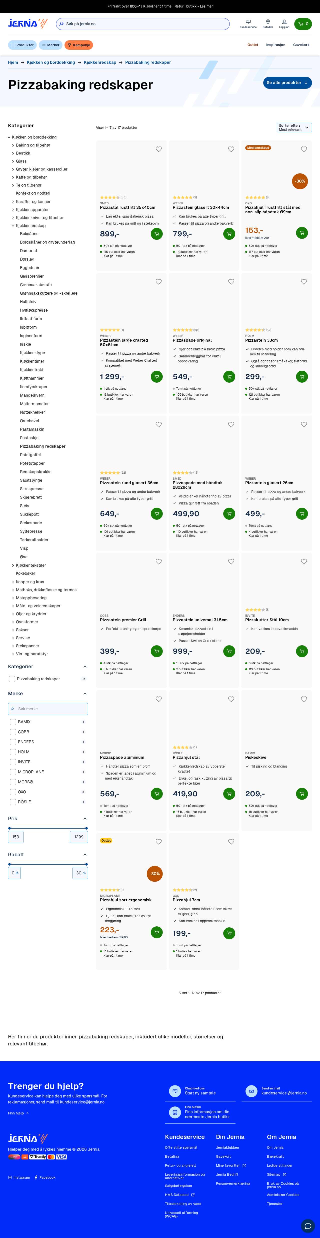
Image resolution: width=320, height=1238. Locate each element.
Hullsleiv (28, 301)
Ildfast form (31, 318)
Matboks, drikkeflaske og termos (46, 589)
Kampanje (81, 45)
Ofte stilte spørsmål (181, 1147)
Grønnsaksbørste (36, 284)
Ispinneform (31, 335)
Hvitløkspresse (34, 310)
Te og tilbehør (29, 185)
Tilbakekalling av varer (183, 1203)
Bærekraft (275, 1156)
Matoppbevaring (31, 597)
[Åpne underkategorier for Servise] (13, 638)
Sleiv (24, 505)
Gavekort (301, 45)
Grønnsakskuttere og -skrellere (49, 293)
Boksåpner (30, 233)
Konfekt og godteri (33, 193)
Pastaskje (29, 437)
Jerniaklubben (227, 1147)
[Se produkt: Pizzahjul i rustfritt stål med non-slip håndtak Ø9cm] (276, 205)
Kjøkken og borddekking (34, 137)
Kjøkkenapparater (32, 209)
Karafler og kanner (33, 201)
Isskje (25, 344)
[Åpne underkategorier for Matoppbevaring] (13, 597)
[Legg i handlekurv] (157, 234)
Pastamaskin (32, 429)
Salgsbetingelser (178, 1185)
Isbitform (28, 327)
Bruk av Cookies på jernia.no (283, 1185)
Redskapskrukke (36, 471)
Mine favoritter (228, 1165)
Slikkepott (29, 514)
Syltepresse (31, 531)
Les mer (206, 6)
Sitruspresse (32, 488)
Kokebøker (25, 573)
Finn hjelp (16, 1113)
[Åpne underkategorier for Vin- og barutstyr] (13, 654)
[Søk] (61, 24)
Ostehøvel (29, 420)
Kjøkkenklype (32, 352)
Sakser (22, 630)
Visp (24, 548)
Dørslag (27, 259)
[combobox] (148, 24)
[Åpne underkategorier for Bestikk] (13, 153)
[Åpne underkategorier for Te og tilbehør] (13, 185)
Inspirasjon (275, 45)
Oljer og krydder (31, 613)
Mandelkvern (32, 395)
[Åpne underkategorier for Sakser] (13, 630)
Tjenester (274, 1203)
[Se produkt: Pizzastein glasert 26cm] (276, 483)
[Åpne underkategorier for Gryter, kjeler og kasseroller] (13, 169)
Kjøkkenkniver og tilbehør (39, 217)
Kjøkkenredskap (31, 225)
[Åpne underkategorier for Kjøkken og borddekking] (9, 137)
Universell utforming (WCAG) (181, 1214)
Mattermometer (34, 403)
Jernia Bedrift (227, 1174)
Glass (21, 161)
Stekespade (31, 522)
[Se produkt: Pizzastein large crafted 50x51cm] (131, 343)
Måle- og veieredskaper (38, 605)
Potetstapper (32, 463)
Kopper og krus (30, 581)
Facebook (48, 1177)
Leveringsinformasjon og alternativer (185, 1176)
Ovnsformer (27, 622)
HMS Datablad (176, 1195)
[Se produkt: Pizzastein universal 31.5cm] (204, 620)
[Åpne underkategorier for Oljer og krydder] (13, 613)
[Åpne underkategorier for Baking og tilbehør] (13, 145)
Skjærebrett (31, 497)
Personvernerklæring (233, 1183)
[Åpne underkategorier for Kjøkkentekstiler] (13, 565)
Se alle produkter (284, 82)
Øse (24, 556)
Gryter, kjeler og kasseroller (42, 169)
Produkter (25, 45)
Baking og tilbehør (33, 145)
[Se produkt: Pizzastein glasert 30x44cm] (204, 205)
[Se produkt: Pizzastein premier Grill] (131, 620)
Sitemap (273, 1174)
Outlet (253, 45)
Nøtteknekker (32, 412)
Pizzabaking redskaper (43, 446)
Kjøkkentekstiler (31, 565)
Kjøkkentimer (32, 361)
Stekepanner (27, 646)
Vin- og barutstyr (32, 654)
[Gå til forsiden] (28, 24)
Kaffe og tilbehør (31, 177)
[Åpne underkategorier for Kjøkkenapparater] (13, 209)
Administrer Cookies (283, 1194)
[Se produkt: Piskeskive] (276, 760)
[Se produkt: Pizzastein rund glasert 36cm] (131, 483)
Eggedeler (30, 267)
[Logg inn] (284, 24)
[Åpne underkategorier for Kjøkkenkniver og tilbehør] (13, 217)
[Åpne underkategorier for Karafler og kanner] (13, 201)
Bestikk (23, 153)
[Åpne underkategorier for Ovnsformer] (13, 622)
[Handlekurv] (303, 24)
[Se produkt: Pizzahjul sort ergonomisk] (131, 901)
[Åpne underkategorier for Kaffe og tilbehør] (13, 177)
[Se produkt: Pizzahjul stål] (204, 760)
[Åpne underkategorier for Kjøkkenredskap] (13, 225)
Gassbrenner (32, 276)
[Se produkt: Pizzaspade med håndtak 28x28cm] (204, 483)
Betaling (172, 1156)
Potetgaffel (30, 454)
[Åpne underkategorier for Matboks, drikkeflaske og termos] (13, 589)
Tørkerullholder (34, 539)
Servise (23, 638)
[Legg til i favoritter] (159, 149)
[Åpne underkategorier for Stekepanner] (13, 646)
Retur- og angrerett (180, 1165)
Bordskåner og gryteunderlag (47, 242)
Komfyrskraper (34, 386)
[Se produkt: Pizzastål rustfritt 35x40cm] (131, 205)
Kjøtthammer (32, 378)
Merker (53, 45)
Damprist (28, 250)
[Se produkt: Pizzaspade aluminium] (131, 760)
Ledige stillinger (279, 1165)
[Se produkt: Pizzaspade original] (204, 343)
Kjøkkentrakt (32, 369)
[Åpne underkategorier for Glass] (13, 161)
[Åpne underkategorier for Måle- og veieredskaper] (13, 605)
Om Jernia (275, 1147)
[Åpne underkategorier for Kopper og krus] (13, 581)
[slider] (10, 828)
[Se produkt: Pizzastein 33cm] (276, 343)
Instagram (22, 1177)
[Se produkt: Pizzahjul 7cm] (204, 901)
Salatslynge (31, 480)
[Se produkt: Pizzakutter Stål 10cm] (276, 620)
